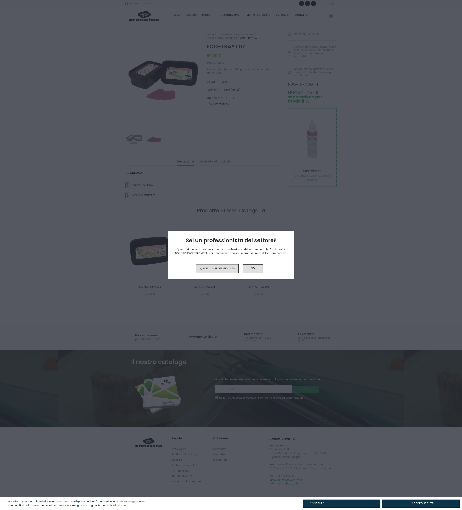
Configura (316, 503)
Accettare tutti (423, 503)
